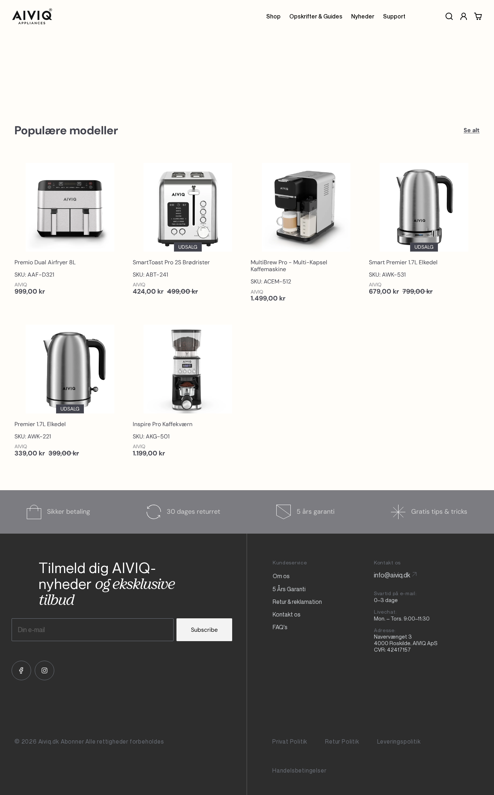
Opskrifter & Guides (315, 16)
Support (394, 16)
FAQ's (280, 627)
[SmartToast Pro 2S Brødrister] (188, 227)
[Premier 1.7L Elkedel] (69, 389)
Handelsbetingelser (299, 770)
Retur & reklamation (297, 601)
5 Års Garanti (289, 589)
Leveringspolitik (399, 741)
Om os (281, 576)
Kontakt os (287, 614)
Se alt (472, 130)
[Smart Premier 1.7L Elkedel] (424, 227)
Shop (273, 16)
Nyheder (362, 16)
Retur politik (342, 741)
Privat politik (289, 741)
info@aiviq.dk (392, 575)
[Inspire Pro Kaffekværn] (188, 389)
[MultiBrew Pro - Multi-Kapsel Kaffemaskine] (306, 231)
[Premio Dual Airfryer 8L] (69, 227)
